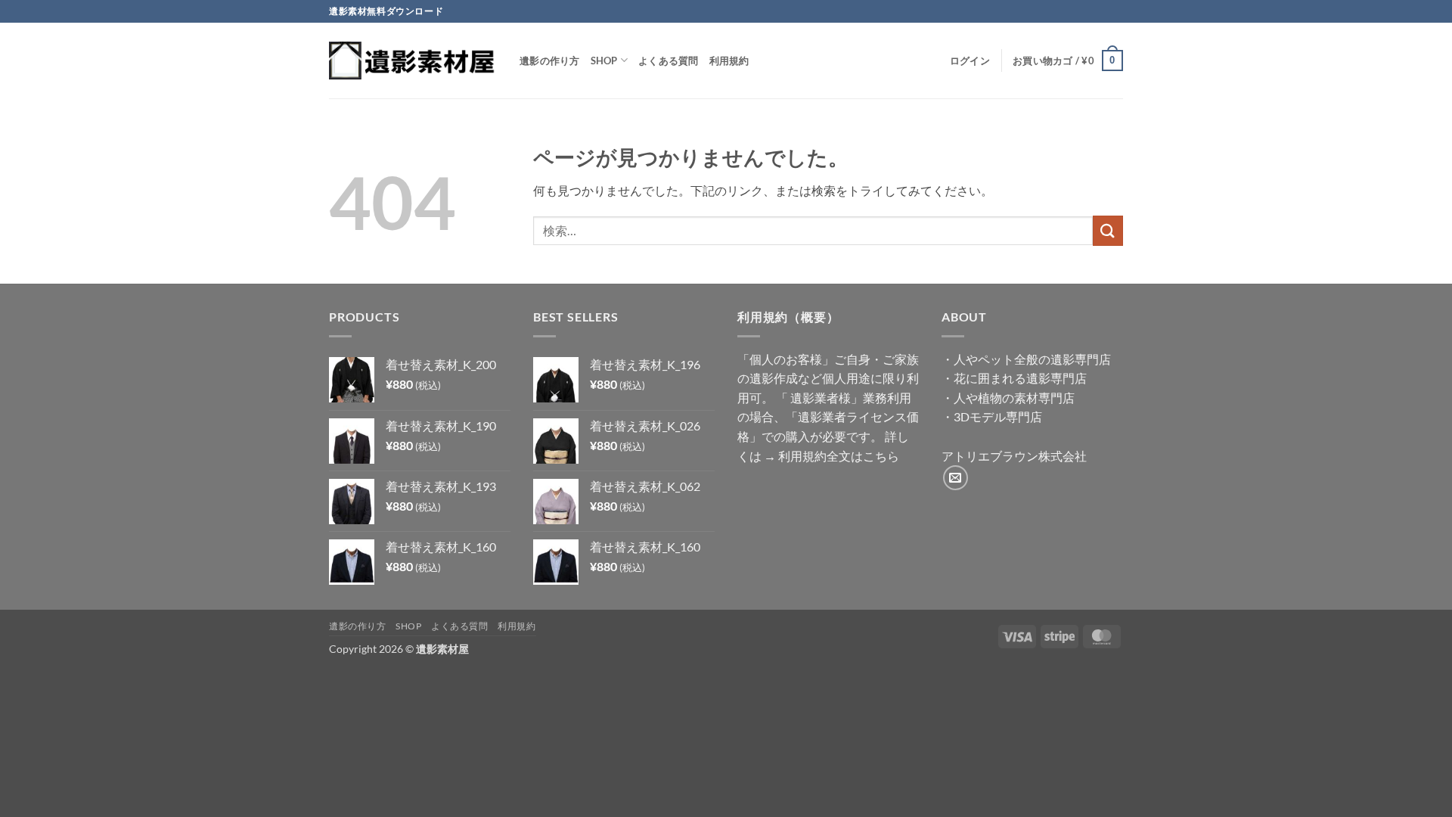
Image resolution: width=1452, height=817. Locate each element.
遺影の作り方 (550, 60)
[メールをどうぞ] (955, 477)
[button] (970, 60)
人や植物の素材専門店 (1014, 397)
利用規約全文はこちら (838, 456)
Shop (604, 60)
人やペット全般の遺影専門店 (1032, 359)
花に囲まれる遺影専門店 (1020, 378)
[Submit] (1108, 230)
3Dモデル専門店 (998, 416)
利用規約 (729, 60)
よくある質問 (668, 60)
